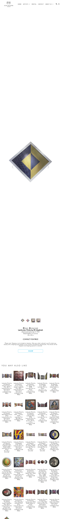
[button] (26, 4)
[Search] (56, 4)
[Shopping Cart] (58, 4)
